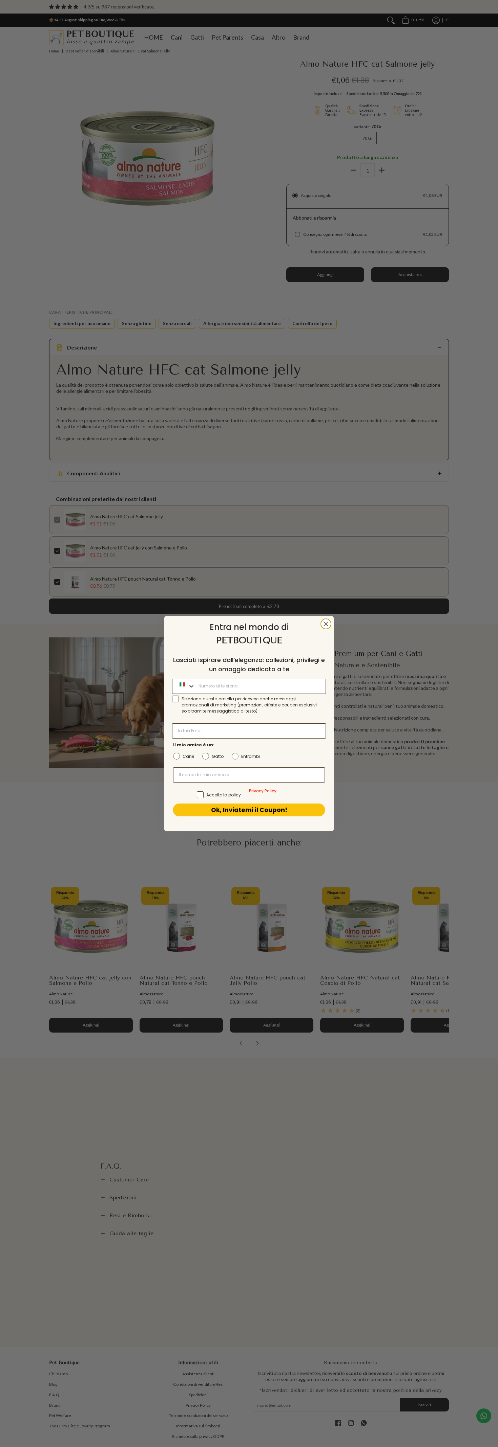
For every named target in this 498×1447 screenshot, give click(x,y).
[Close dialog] (326, 624)
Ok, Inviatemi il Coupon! (249, 810)
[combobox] (183, 686)
